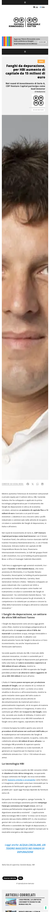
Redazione (41, 92)
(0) (36, 7)
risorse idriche (10, 878)
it (41, 7)
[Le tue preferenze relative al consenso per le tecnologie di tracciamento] (45, 907)
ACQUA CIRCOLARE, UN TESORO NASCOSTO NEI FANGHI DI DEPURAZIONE (25, 848)
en (43, 7)
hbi (20, 878)
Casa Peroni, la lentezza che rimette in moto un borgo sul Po (30, 902)
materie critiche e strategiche (21, 780)
